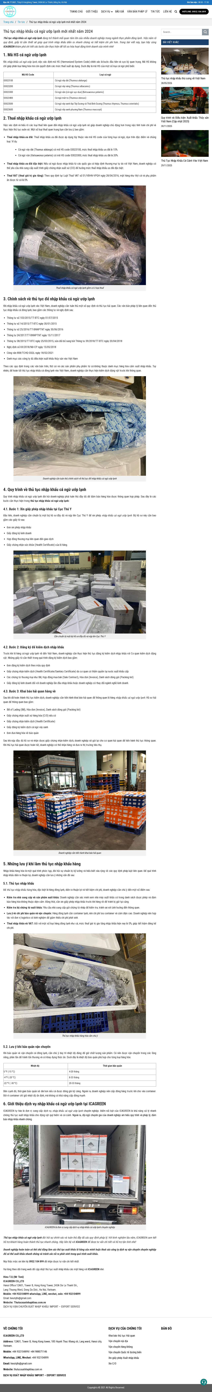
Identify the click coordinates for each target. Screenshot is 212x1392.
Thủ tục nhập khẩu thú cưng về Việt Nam (183, 78)
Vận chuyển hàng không (120, 1346)
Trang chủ (76, 11)
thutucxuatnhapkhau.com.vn (28, 1369)
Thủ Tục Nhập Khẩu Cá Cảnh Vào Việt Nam (184, 160)
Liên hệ (167, 11)
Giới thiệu (92, 11)
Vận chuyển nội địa (118, 1341)
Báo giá (119, 11)
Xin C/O (112, 1363)
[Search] (176, 11)
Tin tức (155, 11)
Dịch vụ (106, 11)
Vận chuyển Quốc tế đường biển (124, 1352)
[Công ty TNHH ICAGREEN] (19, 11)
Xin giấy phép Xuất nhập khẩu (123, 1357)
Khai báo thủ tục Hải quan (121, 1335)
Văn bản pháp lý (137, 11)
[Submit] (205, 32)
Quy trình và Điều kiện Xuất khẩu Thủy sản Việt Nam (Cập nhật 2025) (185, 119)
